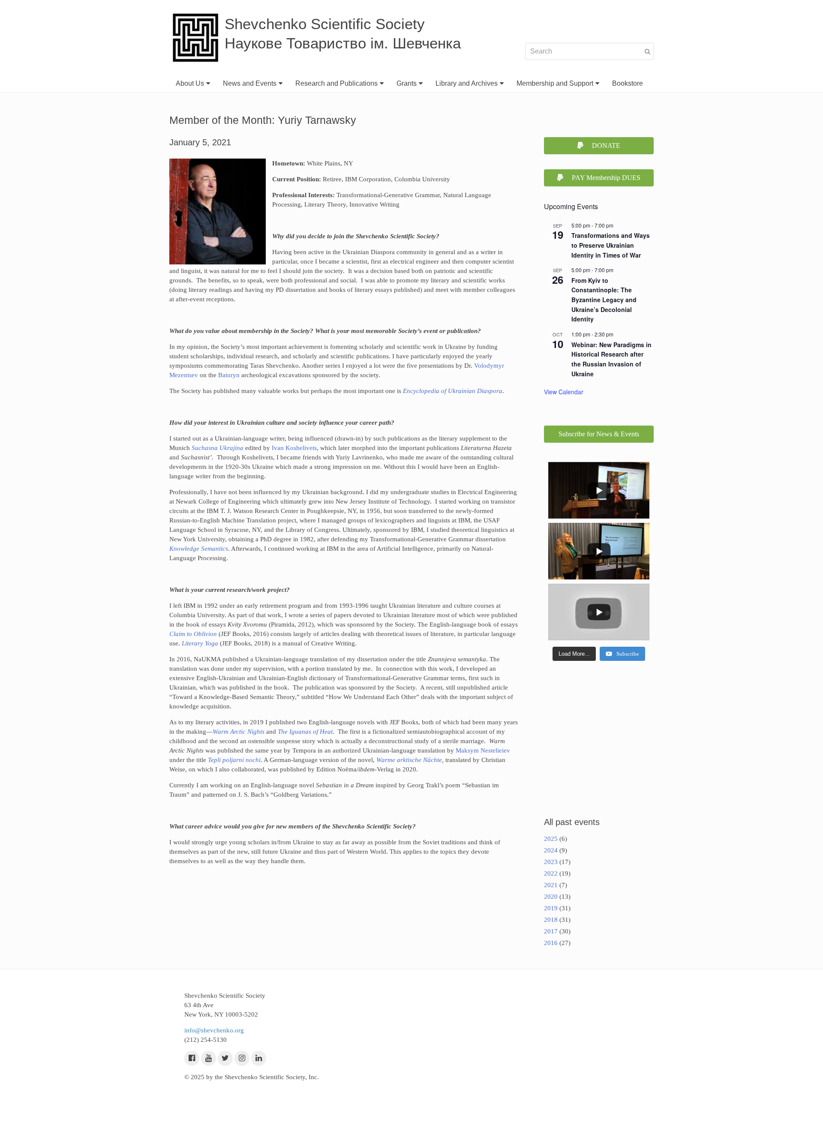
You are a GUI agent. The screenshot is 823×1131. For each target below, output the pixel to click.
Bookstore (627, 83)
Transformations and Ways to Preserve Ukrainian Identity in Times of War (610, 245)
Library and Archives (467, 83)
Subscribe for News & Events (599, 434)
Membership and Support (555, 83)
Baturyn (228, 375)
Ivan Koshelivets (293, 447)
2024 (551, 850)
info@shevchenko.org (214, 1030)
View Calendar (563, 391)
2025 (551, 838)
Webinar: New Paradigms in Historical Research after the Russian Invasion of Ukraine (611, 359)
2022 (551, 873)
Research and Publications (336, 83)
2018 (551, 919)
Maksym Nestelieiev (483, 750)
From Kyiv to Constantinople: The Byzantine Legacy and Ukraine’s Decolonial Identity (604, 300)
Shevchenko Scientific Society (325, 23)
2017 (551, 931)
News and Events (249, 83)
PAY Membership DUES (606, 177)
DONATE (606, 145)
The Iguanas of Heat (305, 731)
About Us (190, 83)
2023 (551, 861)
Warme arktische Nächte (409, 759)
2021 (551, 885)
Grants (406, 83)
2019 (551, 908)
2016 (551, 942)
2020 (551, 896)
